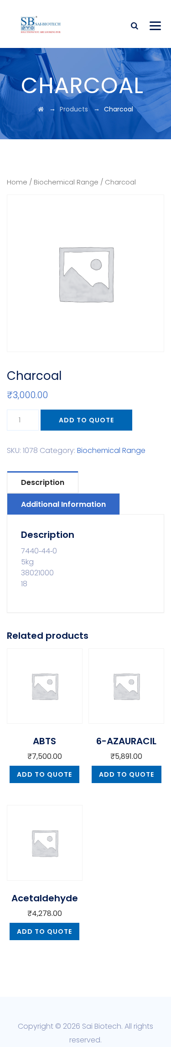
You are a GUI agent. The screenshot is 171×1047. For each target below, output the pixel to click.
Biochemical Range (66, 182)
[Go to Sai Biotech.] (41, 109)
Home (17, 182)
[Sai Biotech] (41, 24)
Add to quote (86, 420)
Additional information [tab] (63, 504)
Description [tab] (42, 482)
